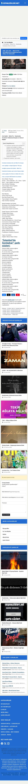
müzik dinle (23, 750)
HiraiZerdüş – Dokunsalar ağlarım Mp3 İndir (14, 598)
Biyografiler (6, 528)
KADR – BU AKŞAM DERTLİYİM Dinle (12, 370)
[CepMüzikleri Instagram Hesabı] (8, 743)
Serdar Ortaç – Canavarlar (10, 723)
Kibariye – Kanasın (7, 729)
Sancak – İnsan (6, 734)
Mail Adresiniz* (11, 491)
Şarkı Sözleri (6, 540)
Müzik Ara (23, 38)
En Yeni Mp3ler (9, 42)
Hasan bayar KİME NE (7, 685)
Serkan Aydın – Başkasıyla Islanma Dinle (13, 445)
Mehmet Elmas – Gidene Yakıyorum (11, 663)
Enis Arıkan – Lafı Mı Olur (9, 726)
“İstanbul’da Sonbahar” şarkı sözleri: (12, 158)
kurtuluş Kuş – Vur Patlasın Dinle (11, 470)
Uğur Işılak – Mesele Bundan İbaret (10, 690)
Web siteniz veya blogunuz (12, 497)
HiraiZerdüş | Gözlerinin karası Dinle (12, 395)
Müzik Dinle (6, 537)
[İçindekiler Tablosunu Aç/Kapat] (22, 143)
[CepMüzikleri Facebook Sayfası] (2, 743)
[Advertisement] (14, 20)
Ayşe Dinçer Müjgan (7, 681)
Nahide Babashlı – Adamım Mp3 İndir (12, 623)
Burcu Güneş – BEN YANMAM (10, 732)
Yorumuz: (4, 502)
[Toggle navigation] (25, 3)
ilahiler (4, 534)
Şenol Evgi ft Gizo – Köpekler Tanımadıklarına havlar (15, 672)
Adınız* (4, 486)
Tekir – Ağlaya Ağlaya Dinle (9, 420)
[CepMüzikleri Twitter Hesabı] (5, 743)
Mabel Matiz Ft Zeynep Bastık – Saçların (12, 667)
